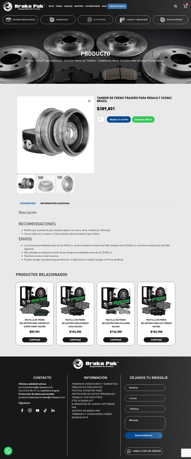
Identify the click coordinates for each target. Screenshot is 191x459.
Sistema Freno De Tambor (80, 60)
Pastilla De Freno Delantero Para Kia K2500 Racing (116, 323)
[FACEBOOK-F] (22, 410)
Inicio (51, 6)
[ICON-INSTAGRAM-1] (29, 410)
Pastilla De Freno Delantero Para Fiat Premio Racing (156, 323)
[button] (84, 25)
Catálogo (68, 6)
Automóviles (54, 60)
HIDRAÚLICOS (40, 20)
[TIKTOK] (45, 410)
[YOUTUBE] (37, 410)
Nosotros (78, 6)
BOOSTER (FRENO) (153, 20)
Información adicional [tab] (55, 203)
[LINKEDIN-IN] (52, 410)
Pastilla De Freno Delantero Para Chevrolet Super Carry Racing (35, 323)
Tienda (59, 6)
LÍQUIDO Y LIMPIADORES (115, 20)
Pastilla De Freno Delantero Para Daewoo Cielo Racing (75, 323)
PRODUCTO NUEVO (117, 6)
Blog (104, 6)
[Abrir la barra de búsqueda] (175, 6)
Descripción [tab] (28, 203)
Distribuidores (92, 6)
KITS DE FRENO (78, 20)
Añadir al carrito (118, 119)
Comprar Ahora (143, 119)
